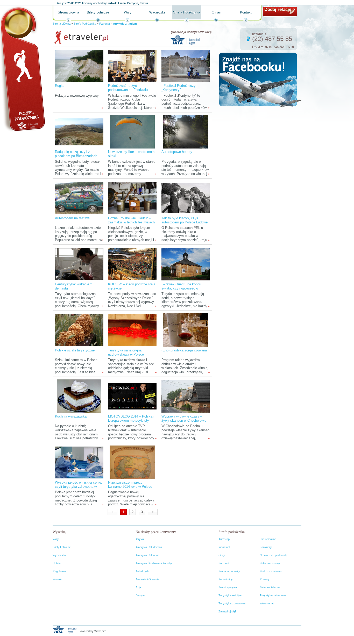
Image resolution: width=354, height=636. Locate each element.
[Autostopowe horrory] (185, 131)
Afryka (140, 539)
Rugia (59, 86)
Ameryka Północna (147, 555)
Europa (140, 595)
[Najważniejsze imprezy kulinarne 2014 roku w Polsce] (132, 462)
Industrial (224, 547)
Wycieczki (157, 12)
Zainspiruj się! (227, 611)
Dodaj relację (277, 9)
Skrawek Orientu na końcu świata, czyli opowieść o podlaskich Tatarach (181, 288)
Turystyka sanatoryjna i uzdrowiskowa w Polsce (126, 352)
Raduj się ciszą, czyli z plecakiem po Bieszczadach (76, 154)
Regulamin (59, 571)
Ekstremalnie (268, 539)
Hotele (57, 563)
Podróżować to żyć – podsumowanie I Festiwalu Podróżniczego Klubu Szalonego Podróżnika (128, 92)
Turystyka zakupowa (273, 595)
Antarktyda (142, 571)
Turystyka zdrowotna (231, 603)
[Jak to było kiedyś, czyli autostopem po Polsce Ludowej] (185, 198)
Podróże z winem (270, 571)
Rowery (265, 579)
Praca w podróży (229, 571)
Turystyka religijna (230, 595)
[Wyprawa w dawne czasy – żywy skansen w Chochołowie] (185, 396)
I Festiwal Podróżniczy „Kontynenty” (178, 88)
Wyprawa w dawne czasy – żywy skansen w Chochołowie (183, 418)
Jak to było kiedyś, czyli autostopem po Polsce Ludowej (184, 220)
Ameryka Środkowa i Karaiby (154, 563)
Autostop (224, 539)
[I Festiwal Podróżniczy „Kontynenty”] (185, 65)
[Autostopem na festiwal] (79, 198)
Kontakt (246, 12)
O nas (216, 12)
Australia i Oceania (147, 579)
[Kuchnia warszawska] (79, 396)
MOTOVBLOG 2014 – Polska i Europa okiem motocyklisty (131, 418)
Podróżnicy (225, 579)
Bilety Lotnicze (98, 12)
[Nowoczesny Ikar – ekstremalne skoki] (132, 131)
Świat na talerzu (270, 587)
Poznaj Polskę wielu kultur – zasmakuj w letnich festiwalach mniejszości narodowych (131, 222)
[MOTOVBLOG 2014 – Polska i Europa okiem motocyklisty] (132, 396)
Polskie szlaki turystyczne (75, 350)
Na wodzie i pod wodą (273, 555)
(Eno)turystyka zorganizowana (184, 350)
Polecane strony (270, 563)
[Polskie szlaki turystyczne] (79, 330)
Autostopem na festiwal (72, 218)
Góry (221, 555)
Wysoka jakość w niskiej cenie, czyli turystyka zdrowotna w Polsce (78, 486)
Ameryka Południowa (149, 547)
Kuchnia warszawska (71, 416)
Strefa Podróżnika (186, 12)
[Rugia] (79, 65)
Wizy (127, 12)
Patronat (104, 23)
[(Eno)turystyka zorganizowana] (185, 330)
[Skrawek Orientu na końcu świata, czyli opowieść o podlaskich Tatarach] (185, 264)
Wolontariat (267, 603)
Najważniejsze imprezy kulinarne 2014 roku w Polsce (130, 484)
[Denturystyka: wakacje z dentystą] (79, 264)
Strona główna (68, 12)
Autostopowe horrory (176, 152)
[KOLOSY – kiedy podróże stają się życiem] (132, 264)
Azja (138, 587)
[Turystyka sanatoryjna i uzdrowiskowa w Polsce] (132, 330)
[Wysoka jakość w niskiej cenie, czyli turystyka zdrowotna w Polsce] (79, 462)
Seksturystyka (227, 587)
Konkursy (266, 547)
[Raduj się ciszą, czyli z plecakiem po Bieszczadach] (79, 131)
